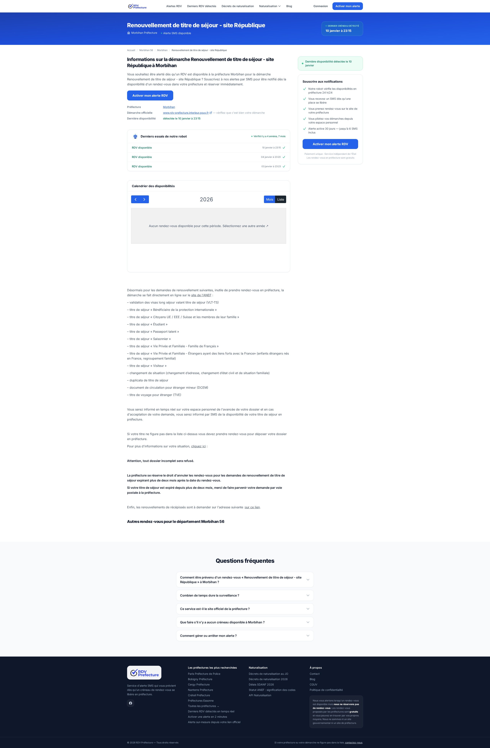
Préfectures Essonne (201, 700)
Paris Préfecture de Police (204, 673)
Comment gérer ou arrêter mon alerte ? (208, 636)
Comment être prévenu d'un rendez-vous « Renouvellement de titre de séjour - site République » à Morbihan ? (240, 579)
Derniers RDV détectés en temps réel (211, 711)
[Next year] (144, 199)
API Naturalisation (260, 695)
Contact (315, 673)
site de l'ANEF (201, 295)
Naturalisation (268, 6)
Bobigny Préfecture (200, 679)
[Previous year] (135, 199)
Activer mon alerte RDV (150, 95)
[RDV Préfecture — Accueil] (137, 6)
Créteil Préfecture (199, 695)
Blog (289, 6)
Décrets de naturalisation (238, 6)
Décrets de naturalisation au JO (268, 673)
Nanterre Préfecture (200, 689)
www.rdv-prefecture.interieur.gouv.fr (186, 112)
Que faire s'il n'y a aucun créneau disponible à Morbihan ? (222, 622)
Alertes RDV (174, 6)
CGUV (313, 684)
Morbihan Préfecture (144, 32)
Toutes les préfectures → (203, 706)
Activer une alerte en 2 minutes (207, 716)
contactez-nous (353, 742)
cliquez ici (198, 446)
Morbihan (162, 50)
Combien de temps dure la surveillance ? (209, 595)
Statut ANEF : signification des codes (272, 689)
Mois (269, 199)
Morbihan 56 (146, 50)
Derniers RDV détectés (201, 6)
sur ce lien (252, 507)
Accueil (131, 50)
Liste (280, 199)
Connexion (321, 6)
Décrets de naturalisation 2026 (268, 679)
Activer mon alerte (348, 6)
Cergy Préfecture (199, 684)
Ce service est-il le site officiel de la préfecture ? (215, 609)
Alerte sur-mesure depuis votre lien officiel (214, 722)
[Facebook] (130, 703)
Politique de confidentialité (326, 689)
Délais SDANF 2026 (261, 684)
